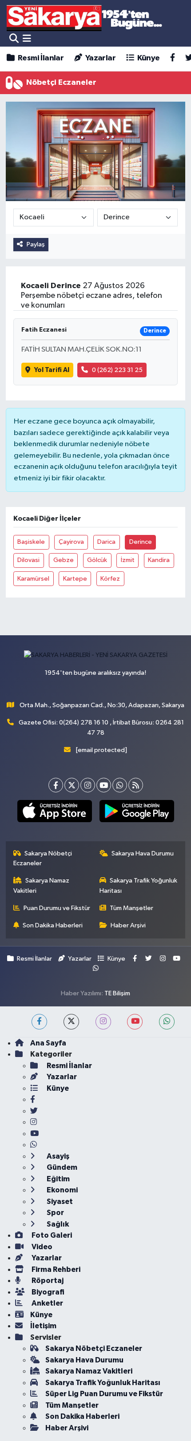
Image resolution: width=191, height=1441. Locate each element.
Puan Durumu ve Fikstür (57, 908)
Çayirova (71, 541)
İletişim (43, 1326)
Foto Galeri (51, 1235)
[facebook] (39, 1021)
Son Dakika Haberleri (53, 925)
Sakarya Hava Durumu (142, 853)
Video (41, 1247)
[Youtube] (103, 785)
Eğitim (57, 1179)
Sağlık (57, 1224)
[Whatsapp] (119, 785)
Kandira (159, 560)
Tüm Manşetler (131, 908)
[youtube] (135, 1021)
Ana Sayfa (48, 1043)
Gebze (63, 560)
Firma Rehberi (55, 1269)
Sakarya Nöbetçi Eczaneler (42, 858)
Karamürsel (33, 578)
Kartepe (75, 578)
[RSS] (135, 785)
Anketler (46, 1303)
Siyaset (59, 1201)
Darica (106, 541)
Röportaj (47, 1280)
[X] (71, 785)
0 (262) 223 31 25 (117, 370)
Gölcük (97, 560)
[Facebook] (55, 785)
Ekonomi (61, 1190)
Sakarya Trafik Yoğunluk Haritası (138, 885)
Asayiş (57, 1156)
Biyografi (47, 1292)
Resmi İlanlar (40, 58)
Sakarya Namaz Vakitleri (41, 885)
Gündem (61, 1167)
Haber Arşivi (128, 925)
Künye (147, 58)
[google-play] (136, 813)
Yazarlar (99, 58)
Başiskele (31, 541)
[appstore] (54, 813)
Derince (140, 541)
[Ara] (14, 39)
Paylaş (36, 244)
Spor (54, 1212)
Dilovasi (28, 560)
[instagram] (103, 1021)
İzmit (128, 560)
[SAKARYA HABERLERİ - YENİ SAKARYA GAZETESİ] (84, 17)
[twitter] (71, 1021)
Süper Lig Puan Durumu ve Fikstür (104, 1393)
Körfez (110, 578)
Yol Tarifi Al (51, 370)
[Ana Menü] (27, 39)
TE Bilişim (117, 993)
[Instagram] (87, 785)
